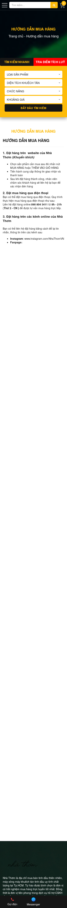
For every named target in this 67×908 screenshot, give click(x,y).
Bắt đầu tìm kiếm (33, 108)
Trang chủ (16, 35)
